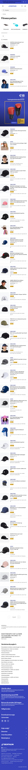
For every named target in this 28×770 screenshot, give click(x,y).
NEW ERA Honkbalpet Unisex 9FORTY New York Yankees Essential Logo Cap (18, 254)
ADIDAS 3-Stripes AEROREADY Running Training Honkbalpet (17, 372)
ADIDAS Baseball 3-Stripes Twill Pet (18, 294)
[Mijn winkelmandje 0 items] (25, 6)
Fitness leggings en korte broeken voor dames (12, 660)
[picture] (4, 46)
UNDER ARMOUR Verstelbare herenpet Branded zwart (17, 281)
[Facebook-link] (2, 721)
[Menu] (2, 6)
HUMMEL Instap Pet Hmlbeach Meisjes (17, 430)
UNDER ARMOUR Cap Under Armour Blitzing (18, 360)
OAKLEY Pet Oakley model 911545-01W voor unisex (18, 171)
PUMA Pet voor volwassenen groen (18, 318)
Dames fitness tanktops (6, 671)
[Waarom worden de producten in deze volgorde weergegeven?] (2, 39)
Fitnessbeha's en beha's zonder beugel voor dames (13, 647)
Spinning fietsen (5, 682)
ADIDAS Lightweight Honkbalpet (17, 454)
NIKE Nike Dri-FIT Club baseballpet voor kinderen (18, 508)
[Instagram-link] (8, 721)
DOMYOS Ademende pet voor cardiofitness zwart (17, 43)
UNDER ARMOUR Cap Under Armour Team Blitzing (18, 269)
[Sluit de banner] (26, 2)
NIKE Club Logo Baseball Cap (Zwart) (18, 333)
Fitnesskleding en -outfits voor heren (10, 677)
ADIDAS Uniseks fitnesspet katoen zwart (18, 131)
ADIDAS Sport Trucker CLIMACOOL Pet (18, 469)
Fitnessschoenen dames (7, 667)
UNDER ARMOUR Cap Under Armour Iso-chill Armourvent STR (18, 496)
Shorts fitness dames (6, 658)
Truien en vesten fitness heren (8, 654)
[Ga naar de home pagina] (12, 6)
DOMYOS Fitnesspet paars (16, 68)
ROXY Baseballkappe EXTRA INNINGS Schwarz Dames (16, 82)
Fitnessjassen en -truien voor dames (9, 649)
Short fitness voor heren (7, 662)
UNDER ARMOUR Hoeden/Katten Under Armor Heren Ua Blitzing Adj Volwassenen (18, 603)
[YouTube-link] (5, 721)
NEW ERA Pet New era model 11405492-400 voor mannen (16, 240)
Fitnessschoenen (5, 652)
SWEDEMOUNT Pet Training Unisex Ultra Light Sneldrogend (18, 157)
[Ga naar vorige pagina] (9, 617)
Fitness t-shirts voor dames (7, 664)
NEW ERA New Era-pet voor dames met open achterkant (18, 562)
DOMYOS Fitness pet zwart (16, 533)
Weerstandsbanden (15, 29)
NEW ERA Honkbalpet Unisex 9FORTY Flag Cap (17, 548)
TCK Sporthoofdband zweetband (17, 481)
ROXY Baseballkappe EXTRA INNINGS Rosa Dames (16, 418)
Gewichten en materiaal (7, 673)
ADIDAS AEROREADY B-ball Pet (17, 213)
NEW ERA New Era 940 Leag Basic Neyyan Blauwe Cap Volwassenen (18, 387)
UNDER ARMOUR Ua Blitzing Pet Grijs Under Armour (18, 575)
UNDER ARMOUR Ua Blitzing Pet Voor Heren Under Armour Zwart (18, 401)
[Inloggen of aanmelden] (22, 6)
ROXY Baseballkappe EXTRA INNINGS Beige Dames (16, 228)
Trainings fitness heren (6, 650)
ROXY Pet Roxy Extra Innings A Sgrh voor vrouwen (18, 144)
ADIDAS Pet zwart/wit (15, 56)
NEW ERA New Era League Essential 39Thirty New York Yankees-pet (18, 589)
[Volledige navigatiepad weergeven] (1, 14)
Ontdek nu (14, 122)
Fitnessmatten (4, 679)
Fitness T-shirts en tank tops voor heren (10, 656)
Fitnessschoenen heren (6, 665)
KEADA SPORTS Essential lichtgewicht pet (16, 307)
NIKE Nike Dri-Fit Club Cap (16, 522)
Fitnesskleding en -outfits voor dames (10, 669)
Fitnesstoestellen (5, 675)
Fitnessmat (6, 29)
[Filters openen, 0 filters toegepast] (3, 36)
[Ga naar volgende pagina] (18, 617)
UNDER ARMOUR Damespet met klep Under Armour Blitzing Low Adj (18, 201)
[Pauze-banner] (24, 2)
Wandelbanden (4, 681)
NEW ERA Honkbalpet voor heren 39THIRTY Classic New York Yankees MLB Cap (18, 187)
